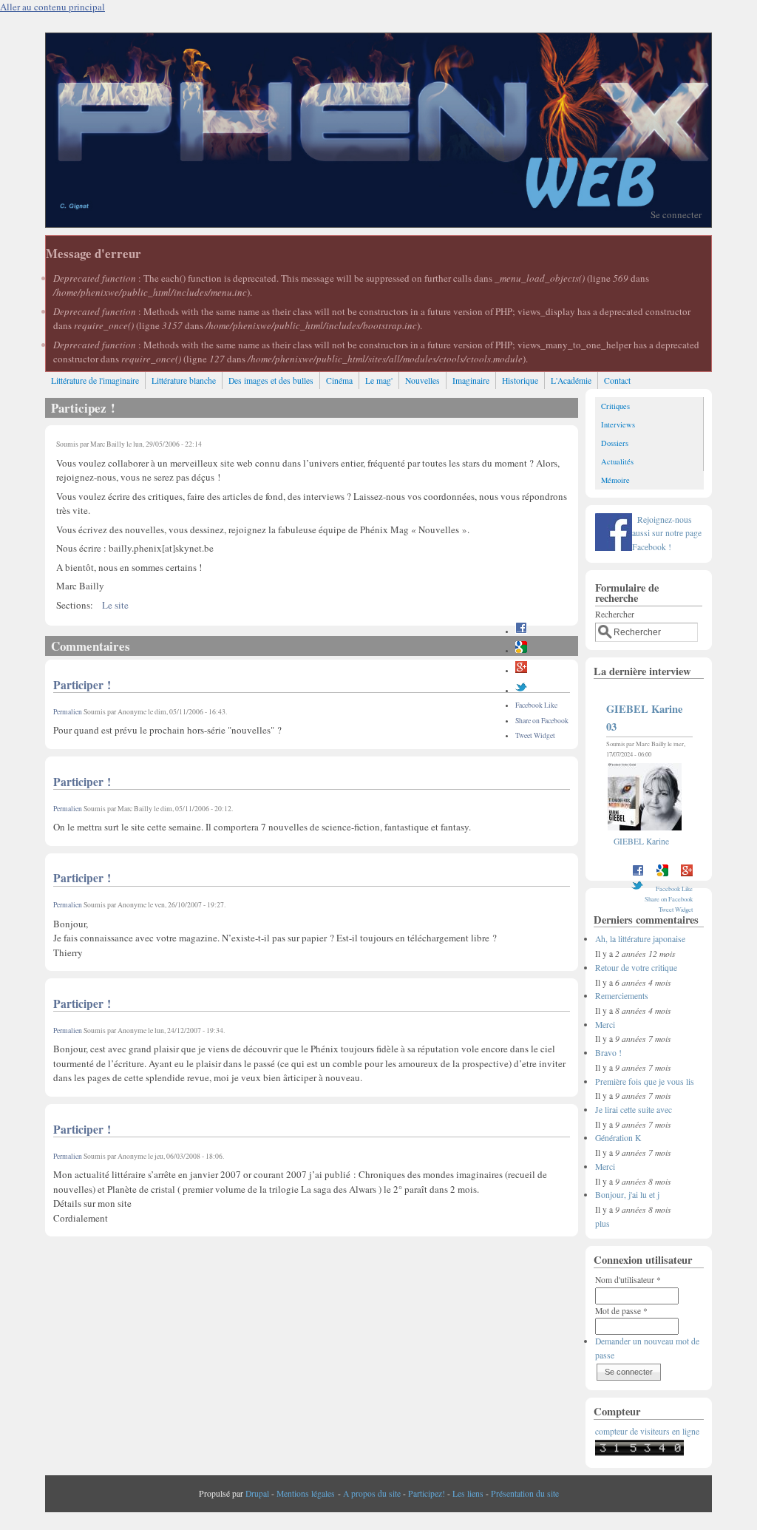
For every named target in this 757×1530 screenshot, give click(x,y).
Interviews (618, 424)
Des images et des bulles (270, 380)
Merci (605, 1024)
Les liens (467, 1493)
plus (602, 1223)
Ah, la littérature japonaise (640, 938)
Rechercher (614, 614)
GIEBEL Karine (641, 841)
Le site (115, 605)
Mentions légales (305, 1493)
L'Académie (571, 380)
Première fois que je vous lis (644, 1081)
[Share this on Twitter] (521, 690)
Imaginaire (470, 380)
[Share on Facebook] (521, 631)
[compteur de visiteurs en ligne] (639, 1452)
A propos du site (372, 1493)
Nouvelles (422, 380)
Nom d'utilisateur (628, 1279)
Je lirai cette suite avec (633, 1109)
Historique (520, 380)
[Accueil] (378, 223)
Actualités (617, 461)
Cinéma (339, 380)
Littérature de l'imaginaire (95, 380)
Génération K (618, 1137)
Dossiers (614, 443)
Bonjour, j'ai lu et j (627, 1194)
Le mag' (379, 380)
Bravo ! (608, 1052)
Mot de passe (621, 1310)
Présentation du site (525, 1493)
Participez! (426, 1493)
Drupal (257, 1493)
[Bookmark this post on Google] (521, 650)
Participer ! (82, 685)
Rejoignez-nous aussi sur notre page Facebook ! (667, 533)
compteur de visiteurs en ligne (647, 1431)
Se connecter (676, 214)
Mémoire (615, 480)
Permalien (67, 712)
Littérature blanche (184, 380)
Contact (617, 380)
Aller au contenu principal (52, 6)
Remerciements (621, 995)
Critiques (615, 406)
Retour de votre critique (636, 967)
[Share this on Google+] (521, 670)
